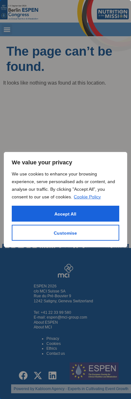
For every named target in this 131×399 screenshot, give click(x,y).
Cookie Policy (87, 196)
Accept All (65, 214)
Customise (65, 233)
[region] (65, 199)
